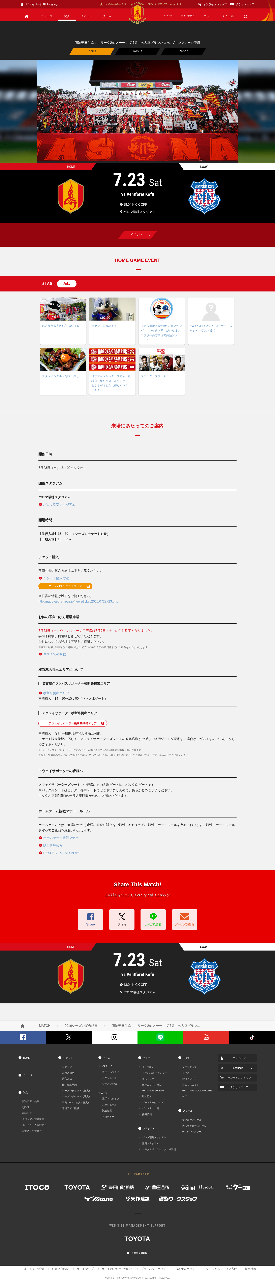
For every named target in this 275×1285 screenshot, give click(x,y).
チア (184, 1096)
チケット (87, 16)
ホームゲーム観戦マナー (61, 838)
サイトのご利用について (117, 1268)
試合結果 (107, 1110)
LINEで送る (153, 924)
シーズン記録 (109, 1083)
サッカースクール (192, 1119)
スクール (228, 16)
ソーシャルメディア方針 (221, 1268)
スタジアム (188, 16)
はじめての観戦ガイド (34, 1131)
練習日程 (27, 1113)
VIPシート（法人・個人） (76, 1102)
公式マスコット (190, 1084)
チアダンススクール (193, 1131)
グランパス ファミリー (154, 1072)
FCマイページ (34, 4)
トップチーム (105, 1066)
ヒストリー (148, 1078)
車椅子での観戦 (54, 654)
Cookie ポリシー (187, 1268)
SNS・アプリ (189, 1078)
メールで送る (184, 924)
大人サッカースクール (194, 1125)
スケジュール (109, 1077)
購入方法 (67, 1078)
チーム (107, 16)
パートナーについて (153, 1102)
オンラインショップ (215, 4)
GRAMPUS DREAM (153, 1090)
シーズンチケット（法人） (76, 1096)
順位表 (26, 1107)
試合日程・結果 (30, 1101)
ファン (208, 16)
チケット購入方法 (56, 578)
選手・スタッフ (110, 1071)
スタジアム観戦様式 (33, 1119)
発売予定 (67, 1067)
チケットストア (245, 4)
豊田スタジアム (150, 1143)
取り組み (147, 1096)
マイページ (239, 1058)
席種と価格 (68, 1072)
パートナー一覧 (150, 1108)
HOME (26, 1058)
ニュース (47, 16)
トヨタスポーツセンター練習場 (159, 1149)
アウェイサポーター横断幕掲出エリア (73, 723)
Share (90, 924)
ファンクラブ (189, 1067)
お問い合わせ (60, 1268)
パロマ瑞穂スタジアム (59, 504)
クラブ (167, 16)
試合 (67, 16)
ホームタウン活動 (151, 1084)
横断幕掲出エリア (56, 693)
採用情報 (147, 1114)
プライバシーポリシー (155, 1268)
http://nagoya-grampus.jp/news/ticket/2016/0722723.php (78, 601)
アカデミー (104, 1093)
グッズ (185, 1072)
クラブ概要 (148, 1067)
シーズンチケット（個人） (76, 1090)
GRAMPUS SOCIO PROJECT (198, 1090)
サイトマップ (85, 1268)
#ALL (66, 283)
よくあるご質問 (34, 1268)
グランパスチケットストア (65, 586)
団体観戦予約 (69, 1084)
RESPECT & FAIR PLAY (61, 853)
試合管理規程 (53, 845)
